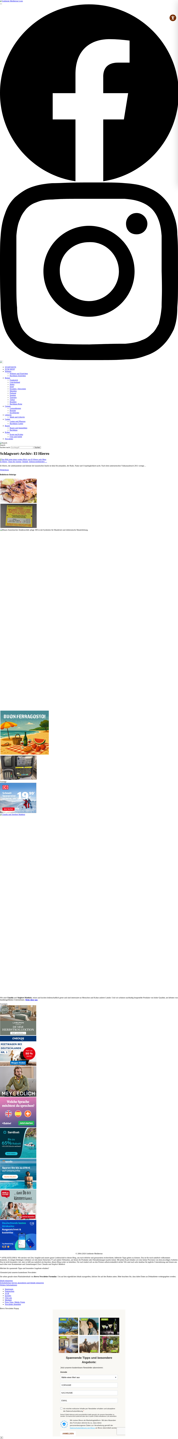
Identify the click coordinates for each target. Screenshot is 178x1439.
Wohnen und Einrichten (19, 374)
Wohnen (8, 371)
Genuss (8, 406)
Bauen (7, 426)
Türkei (12, 400)
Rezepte (13, 411)
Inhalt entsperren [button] (6, 1281)
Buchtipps (13, 430)
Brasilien (13, 402)
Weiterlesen (4, 470)
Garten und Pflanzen (17, 421)
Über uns (8, 1298)
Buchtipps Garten (16, 424)
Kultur (7, 432)
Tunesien (13, 397)
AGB (7, 1293)
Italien (12, 384)
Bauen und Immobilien (18, 428)
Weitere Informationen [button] (8, 1285)
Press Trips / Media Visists (15, 1302)
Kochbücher (14, 413)
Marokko (13, 391)
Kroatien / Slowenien (18, 389)
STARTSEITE (10, 367)
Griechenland (15, 382)
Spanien (13, 395)
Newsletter (9, 439)
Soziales (8, 1296)
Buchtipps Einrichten (18, 376)
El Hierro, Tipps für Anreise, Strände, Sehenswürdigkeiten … (23, 462)
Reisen (7, 378)
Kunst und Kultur (16, 434)
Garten (7, 419)
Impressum (9, 1289)
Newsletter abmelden (13, 1304)
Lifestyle (8, 415)
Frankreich (14, 380)
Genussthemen (15, 408)
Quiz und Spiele (16, 437)
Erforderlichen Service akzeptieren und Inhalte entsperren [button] (22, 1283)
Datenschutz (9, 1291)
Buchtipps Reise (16, 404)
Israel (12, 387)
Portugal (13, 393)
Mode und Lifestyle (17, 417)
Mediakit (8, 1300)
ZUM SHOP (10, 369)
